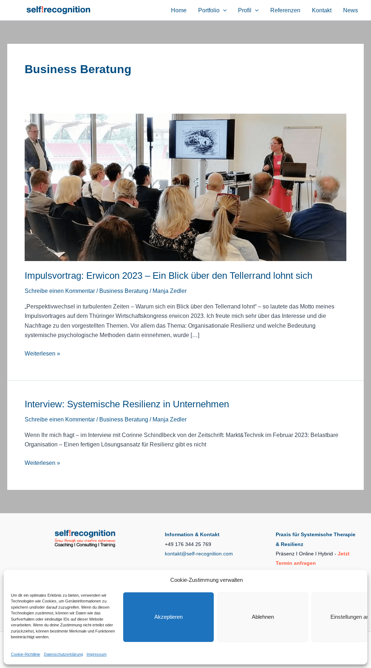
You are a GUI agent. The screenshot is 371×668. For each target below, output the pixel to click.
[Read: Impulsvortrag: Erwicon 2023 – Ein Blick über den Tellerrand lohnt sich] (185, 187)
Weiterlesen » (42, 354)
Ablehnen (263, 617)
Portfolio (209, 10)
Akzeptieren (168, 617)
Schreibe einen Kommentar (60, 291)
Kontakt (322, 10)
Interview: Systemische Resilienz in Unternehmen (127, 404)
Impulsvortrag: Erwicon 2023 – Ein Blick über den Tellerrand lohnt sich (168, 275)
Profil (244, 10)
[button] (223, 10)
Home (179, 10)
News (350, 10)
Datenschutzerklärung (63, 654)
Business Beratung (123, 291)
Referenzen (285, 10)
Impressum (97, 654)
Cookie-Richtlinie (25, 654)
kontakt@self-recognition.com (199, 553)
